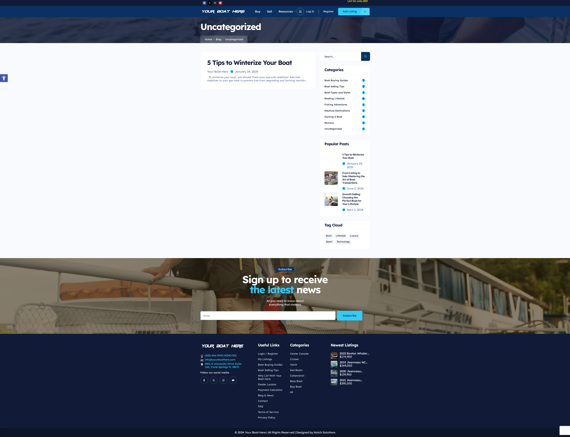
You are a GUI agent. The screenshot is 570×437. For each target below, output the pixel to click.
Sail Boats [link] (296, 370)
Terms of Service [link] (268, 412)
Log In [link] (310, 11)
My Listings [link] (265, 359)
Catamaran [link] (297, 375)
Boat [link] (328, 235)
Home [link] (208, 39)
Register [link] (328, 11)
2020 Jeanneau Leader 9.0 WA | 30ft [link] (354, 371)
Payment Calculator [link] (270, 389)
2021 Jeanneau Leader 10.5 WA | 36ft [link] (354, 380)
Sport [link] (329, 241)
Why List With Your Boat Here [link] (269, 377)
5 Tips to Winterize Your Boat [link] (353, 156)
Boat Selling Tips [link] (268, 370)
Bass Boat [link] (296, 381)
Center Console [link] (299, 353)
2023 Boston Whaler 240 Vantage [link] (353, 353)
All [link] (291, 392)
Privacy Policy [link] (266, 417)
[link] (4, 78)
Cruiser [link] (294, 359)
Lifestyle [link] (341, 235)
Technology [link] (343, 241)
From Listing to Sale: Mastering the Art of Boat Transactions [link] (353, 177)
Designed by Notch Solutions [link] (315, 432)
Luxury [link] (354, 235)
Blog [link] (218, 39)
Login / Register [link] (268, 353)
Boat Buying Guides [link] (270, 364)
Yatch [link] (293, 364)
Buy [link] (257, 11)
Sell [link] (269, 11)
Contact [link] (263, 400)
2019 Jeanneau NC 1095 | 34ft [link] (353, 362)
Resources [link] (286, 11)
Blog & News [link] (266, 395)
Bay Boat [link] (296, 386)
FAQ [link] (260, 406)
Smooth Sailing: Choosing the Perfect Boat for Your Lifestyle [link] (351, 199)
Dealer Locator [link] (267, 384)
